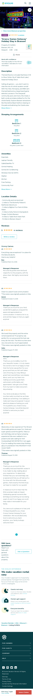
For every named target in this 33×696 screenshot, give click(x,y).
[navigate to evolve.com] (4, 637)
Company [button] (6, 653)
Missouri (23, 623)
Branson (4, 625)
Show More (5, 108)
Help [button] (4, 658)
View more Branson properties (14, 31)
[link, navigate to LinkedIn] (15, 667)
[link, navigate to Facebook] (3, 667)
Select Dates (24, 692)
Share (18, 55)
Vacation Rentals (7, 623)
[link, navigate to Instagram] (7, 667)
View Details (5, 693)
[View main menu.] (30, 3)
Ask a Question (23, 551)
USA (16, 623)
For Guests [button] (7, 648)
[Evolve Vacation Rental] (7, 3)
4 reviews (21, 35)
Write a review (9, 237)
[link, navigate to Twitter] (11, 667)
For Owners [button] (7, 643)
